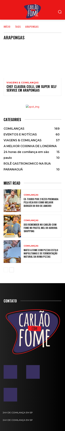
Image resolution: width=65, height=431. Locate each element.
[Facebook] (10, 372)
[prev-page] (6, 269)
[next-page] (11, 269)
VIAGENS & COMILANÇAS (22, 83)
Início (7, 26)
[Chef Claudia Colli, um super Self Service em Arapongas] (32, 60)
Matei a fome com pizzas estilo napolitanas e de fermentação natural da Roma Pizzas (41, 253)
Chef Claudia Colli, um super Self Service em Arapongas (31, 88)
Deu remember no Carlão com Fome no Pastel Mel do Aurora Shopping (40, 228)
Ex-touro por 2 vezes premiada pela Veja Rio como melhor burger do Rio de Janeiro (41, 202)
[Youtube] (10, 395)
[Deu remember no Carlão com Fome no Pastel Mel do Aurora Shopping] (12, 226)
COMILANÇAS (31, 195)
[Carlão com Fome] (32, 11)
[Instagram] (33, 372)
